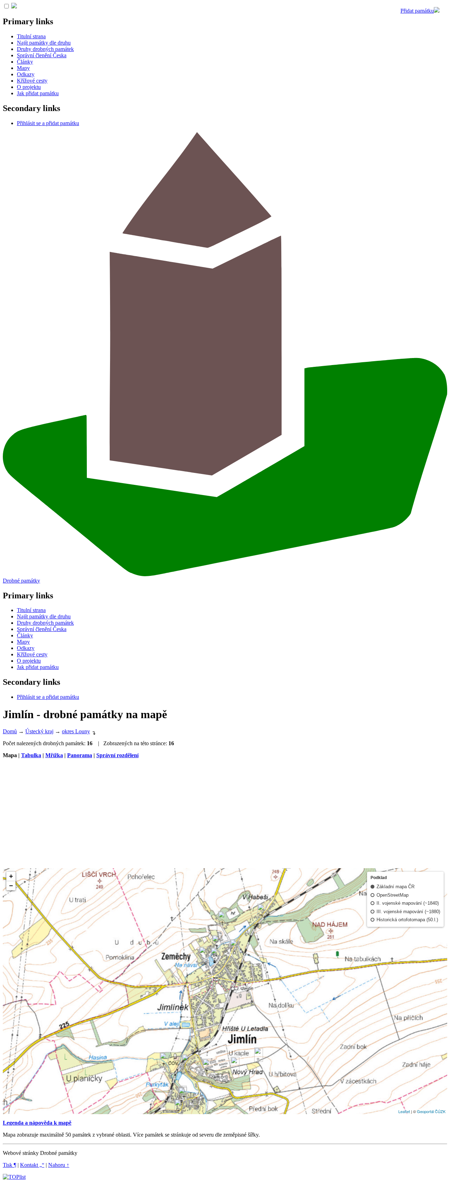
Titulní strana (31, 36)
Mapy (23, 68)
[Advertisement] (225, 813)
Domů (10, 731)
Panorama (79, 755)
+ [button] (11, 876)
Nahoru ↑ (58, 1165)
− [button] (11, 885)
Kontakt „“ (32, 1165)
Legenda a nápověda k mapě (37, 1123)
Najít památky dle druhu (44, 43)
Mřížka (54, 755)
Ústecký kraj (39, 731)
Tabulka (31, 755)
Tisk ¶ (9, 1165)
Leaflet (404, 1111)
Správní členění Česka (41, 55)
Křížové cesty (32, 81)
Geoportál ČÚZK (431, 1111)
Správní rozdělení (117, 755)
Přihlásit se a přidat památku (48, 123)
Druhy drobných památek (45, 49)
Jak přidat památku (38, 93)
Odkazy (25, 74)
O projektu (29, 87)
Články (25, 62)
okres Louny (76, 731)
